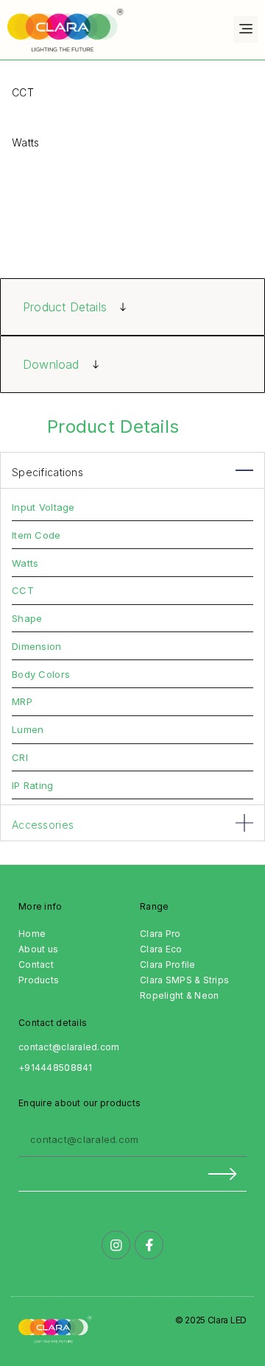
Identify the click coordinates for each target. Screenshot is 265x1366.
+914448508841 (55, 1067)
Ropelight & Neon (179, 995)
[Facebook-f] (149, 1245)
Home (32, 933)
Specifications (47, 472)
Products (38, 979)
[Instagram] (116, 1245)
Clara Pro (160, 933)
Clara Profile (168, 964)
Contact (36, 964)
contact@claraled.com (69, 1046)
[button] (245, 29)
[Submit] (132, 1174)
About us (38, 949)
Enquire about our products (79, 1102)
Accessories (43, 824)
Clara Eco (161, 949)
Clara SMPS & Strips (184, 979)
